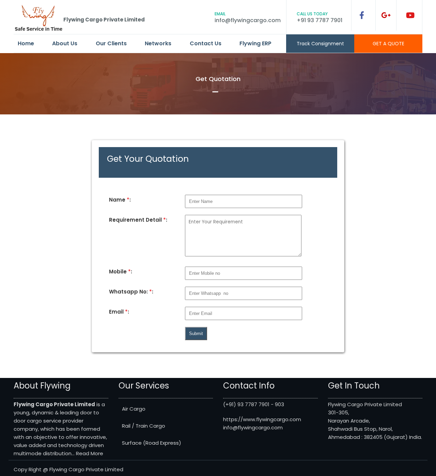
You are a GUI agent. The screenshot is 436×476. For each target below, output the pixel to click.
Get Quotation (218, 79)
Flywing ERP (255, 43)
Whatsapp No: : (131, 291)
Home (26, 43)
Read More (89, 453)
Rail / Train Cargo (143, 425)
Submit (196, 333)
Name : (120, 199)
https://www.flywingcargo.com (262, 419)
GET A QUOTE (388, 43)
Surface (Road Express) (151, 442)
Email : (119, 311)
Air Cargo (133, 408)
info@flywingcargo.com (248, 20)
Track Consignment (320, 43)
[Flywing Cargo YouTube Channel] (410, 15)
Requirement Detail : (138, 219)
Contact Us (205, 43)
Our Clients (111, 43)
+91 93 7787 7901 (319, 20)
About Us (64, 43)
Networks (158, 43)
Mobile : (120, 271)
